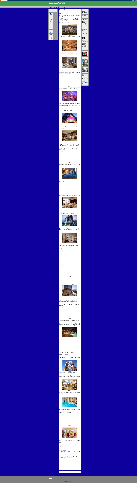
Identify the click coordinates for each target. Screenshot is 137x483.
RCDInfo (50, 21)
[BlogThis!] (61, 446)
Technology (55, 7)
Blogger (72, 481)
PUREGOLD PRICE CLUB (86, 43)
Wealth (83, 84)
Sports (61, 7)
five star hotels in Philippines (68, 456)
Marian (61, 450)
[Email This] (60, 446)
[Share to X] (62, 446)
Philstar (50, 20)
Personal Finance (85, 79)
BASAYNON (57, 3)
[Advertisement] (51, 26)
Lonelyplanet (50, 19)
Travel (83, 83)
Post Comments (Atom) (71, 474)
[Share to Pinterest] (63, 446)
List (58, 7)
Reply (61, 458)
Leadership (51, 7)
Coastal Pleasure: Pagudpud (84, 28)
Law (64, 7)
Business (83, 75)
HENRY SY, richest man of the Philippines (86, 22)
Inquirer (50, 18)
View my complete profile (86, 12)
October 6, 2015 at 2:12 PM (65, 450)
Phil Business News (85, 81)
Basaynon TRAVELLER (50, 14)
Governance (83, 76)
